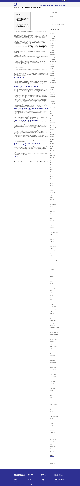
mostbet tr (52, 337)
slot (50, 413)
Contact (42, 478)
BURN (28, 475)
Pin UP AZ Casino (53, 374)
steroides (51, 421)
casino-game (52, 244)
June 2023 (52, 66)
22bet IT (51, 162)
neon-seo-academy (53, 346)
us (50, 434)
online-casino (52, 360)
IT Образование (53, 306)
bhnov (51, 218)
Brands (52, 5)
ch (50, 253)
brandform (31, 484)
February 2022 (52, 92)
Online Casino (52, 357)
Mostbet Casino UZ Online (54, 327)
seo (50, 409)
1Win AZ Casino (52, 122)
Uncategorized (21, 156)
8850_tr (51, 181)
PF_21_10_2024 (53, 369)
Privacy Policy (43, 479)
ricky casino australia (53, 404)
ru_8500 (51, 406)
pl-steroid (51, 390)
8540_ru (51, 178)
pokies (51, 395)
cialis (51, 255)
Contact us (64, 5)
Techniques (52, 428)
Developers (52, 264)
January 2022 (52, 94)
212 (50, 160)
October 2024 (52, 38)
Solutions (56, 5)
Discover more (16, 481)
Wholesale (44, 5)
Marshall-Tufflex (30, 474)
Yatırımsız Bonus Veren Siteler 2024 (56, 21)
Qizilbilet (51, 399)
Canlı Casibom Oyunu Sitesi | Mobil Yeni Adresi (57, 22)
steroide (51, 420)
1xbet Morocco (52, 153)
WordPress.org (52, 463)
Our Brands (42, 476)
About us (60, 5)
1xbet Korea (52, 150)
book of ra (52, 227)
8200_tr (51, 169)
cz (50, 262)
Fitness (51, 285)
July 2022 (51, 85)
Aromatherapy (52, 192)
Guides (51, 299)
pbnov (51, 365)
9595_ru (51, 188)
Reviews (51, 402)
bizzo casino (52, 220)
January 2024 (52, 54)
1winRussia (52, 136)
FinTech (51, 281)
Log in (51, 458)
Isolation (51, 302)
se (50, 407)
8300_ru (51, 171)
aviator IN (51, 201)
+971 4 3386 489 (58, 476)
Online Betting (52, 355)
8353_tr (51, 174)
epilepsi (51, 271)
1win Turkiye (52, 132)
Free (51, 292)
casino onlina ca (52, 239)
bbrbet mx (52, 213)
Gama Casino (52, 295)
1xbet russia (52, 157)
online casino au (52, 358)
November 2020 (52, 103)
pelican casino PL (53, 367)
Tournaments (52, 430)
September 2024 (53, 40)
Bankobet (51, 208)
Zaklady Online (52, 444)
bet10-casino (52, 216)
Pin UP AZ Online (53, 376)
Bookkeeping (52, 229)
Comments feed (52, 461)
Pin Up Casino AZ (53, 379)
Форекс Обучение (53, 451)
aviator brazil (52, 199)
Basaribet (51, 209)
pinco (51, 385)
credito (51, 258)
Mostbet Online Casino (54, 332)
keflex (51, 311)
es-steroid (52, 276)
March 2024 (52, 50)
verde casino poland (53, 439)
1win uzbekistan (53, 134)
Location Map (56, 481)
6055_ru (51, 164)
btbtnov (51, 230)
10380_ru (51, 115)
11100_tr (51, 118)
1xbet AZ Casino (53, 139)
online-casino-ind (53, 362)
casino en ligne (52, 236)
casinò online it (52, 243)
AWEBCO (40, 484)
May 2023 (51, 68)
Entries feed (52, 460)
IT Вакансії (52, 304)
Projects (48, 5)
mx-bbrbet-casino (53, 344)
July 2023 (51, 64)
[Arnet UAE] (16, 4)
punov (51, 397)
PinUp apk (52, 386)
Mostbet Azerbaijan (53, 323)
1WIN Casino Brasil (53, 127)
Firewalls (51, 283)
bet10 (51, 215)
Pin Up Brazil (52, 378)
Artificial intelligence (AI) (54, 195)
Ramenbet (52, 400)
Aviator (51, 197)
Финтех (51, 448)
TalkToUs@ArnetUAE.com (60, 479)
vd (50, 435)
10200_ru (51, 113)
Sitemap (15, 484)
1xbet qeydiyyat (52, 155)
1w (50, 120)
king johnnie (52, 313)
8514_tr (51, 176)
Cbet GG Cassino (53, 251)
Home (41, 5)
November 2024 (52, 36)
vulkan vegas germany (53, 441)
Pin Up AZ (51, 372)
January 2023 (52, 75)
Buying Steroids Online (54, 232)
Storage (51, 425)
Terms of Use (43, 480)
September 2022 (53, 82)
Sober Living (52, 414)
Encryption (52, 269)
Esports (51, 278)
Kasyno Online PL (53, 309)
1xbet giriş (52, 148)
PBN (51, 364)
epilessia (51, 274)
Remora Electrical (30, 478)
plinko (51, 392)
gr (50, 297)
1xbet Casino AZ (53, 141)
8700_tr (51, 180)
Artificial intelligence (53, 194)
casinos (51, 248)
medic (51, 318)
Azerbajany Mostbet (53, 204)
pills (51, 371)
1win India (52, 129)
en (50, 267)
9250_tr (51, 185)
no (50, 353)
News (51, 350)
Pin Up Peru (52, 383)
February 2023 (52, 73)
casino (51, 234)
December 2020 (52, 101)
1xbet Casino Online (53, 146)
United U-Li (29, 479)
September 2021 (53, 98)
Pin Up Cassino (52, 381)
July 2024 (51, 43)
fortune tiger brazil (53, 288)
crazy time (52, 257)
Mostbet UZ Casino (53, 339)
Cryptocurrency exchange (54, 260)
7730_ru (51, 167)
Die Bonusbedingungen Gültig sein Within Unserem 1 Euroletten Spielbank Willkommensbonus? (22, 19)
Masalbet (51, 316)
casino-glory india (53, 246)
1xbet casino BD (53, 143)
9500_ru (51, 187)
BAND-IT (29, 476)
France (51, 290)
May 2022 (51, 89)
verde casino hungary (53, 437)
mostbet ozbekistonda (54, 334)
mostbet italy (52, 330)
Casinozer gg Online (53, 250)
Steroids (51, 423)
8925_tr (51, 183)
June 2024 (52, 45)
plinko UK (51, 393)
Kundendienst (18, 14)
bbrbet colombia (53, 211)
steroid (51, 418)
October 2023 (52, 59)
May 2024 (51, 47)
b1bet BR (51, 206)
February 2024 (52, 52)
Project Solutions (43, 475)
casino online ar (52, 241)
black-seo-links (52, 222)
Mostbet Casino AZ (53, 325)
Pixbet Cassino (52, 388)
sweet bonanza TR (53, 427)
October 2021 (52, 96)
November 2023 (52, 57)
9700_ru (51, 190)
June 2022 (52, 87)
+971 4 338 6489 (18, 0)
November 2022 (52, 78)
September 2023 (53, 61)
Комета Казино (53, 446)
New (51, 348)
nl (50, 351)
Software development (54, 416)
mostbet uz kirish (53, 341)
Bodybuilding (52, 225)
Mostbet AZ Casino (53, 320)
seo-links (51, 411)
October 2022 (52, 80)
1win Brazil (52, 125)
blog (51, 223)
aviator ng (51, 202)
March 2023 (52, 71)
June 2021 (52, 99)
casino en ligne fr (53, 237)
